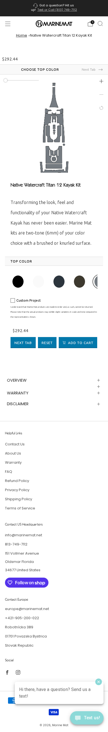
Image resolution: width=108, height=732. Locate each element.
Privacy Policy (17, 490)
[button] (101, 81)
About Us (13, 453)
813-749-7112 (16, 544)
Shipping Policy (18, 499)
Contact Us (15, 444)
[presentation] (21, 261)
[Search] (100, 23)
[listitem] (54, 8)
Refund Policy (17, 480)
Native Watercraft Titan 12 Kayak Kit (61, 35)
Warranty (13, 462)
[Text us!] (87, 720)
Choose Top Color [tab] (40, 69)
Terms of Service (20, 508)
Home (21, 35)
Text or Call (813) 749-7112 (57, 9)
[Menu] (8, 24)
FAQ (8, 471)
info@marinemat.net (23, 535)
